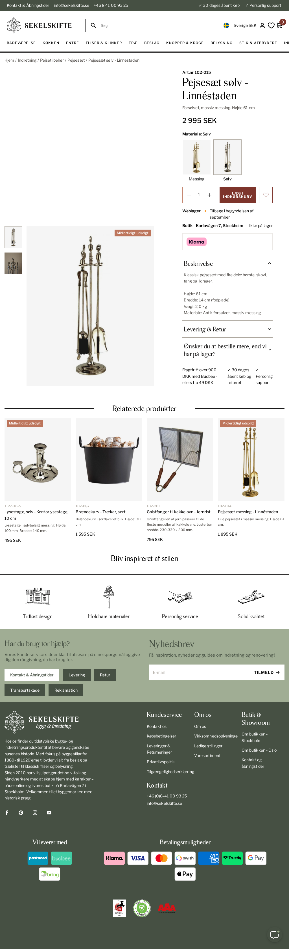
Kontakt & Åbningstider (28, 5)
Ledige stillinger (208, 745)
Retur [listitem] (105, 674)
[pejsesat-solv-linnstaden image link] (90, 306)
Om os (200, 726)
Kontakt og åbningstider (253, 762)
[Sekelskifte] (50, 722)
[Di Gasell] (119, 908)
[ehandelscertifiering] (142, 908)
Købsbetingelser (161, 736)
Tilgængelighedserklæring (168, 771)
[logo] (39, 25)
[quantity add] (209, 195)
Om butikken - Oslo (259, 750)
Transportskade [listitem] (25, 690)
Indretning (27, 60)
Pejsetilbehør (52, 60)
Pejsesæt (76, 60)
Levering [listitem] (77, 674)
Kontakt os (157, 726)
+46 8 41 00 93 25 (111, 5)
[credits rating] (167, 908)
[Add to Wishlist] (266, 195)
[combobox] (152, 25)
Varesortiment (207, 755)
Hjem (9, 60)
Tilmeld (264, 672)
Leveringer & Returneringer (159, 748)
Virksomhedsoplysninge (215, 736)
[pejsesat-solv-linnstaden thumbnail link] (13, 237)
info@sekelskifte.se (71, 5)
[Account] (262, 25)
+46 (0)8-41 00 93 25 (167, 795)
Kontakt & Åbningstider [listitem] (32, 674)
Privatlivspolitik (161, 761)
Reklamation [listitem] (66, 690)
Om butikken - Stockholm (255, 737)
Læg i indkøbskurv (237, 195)
